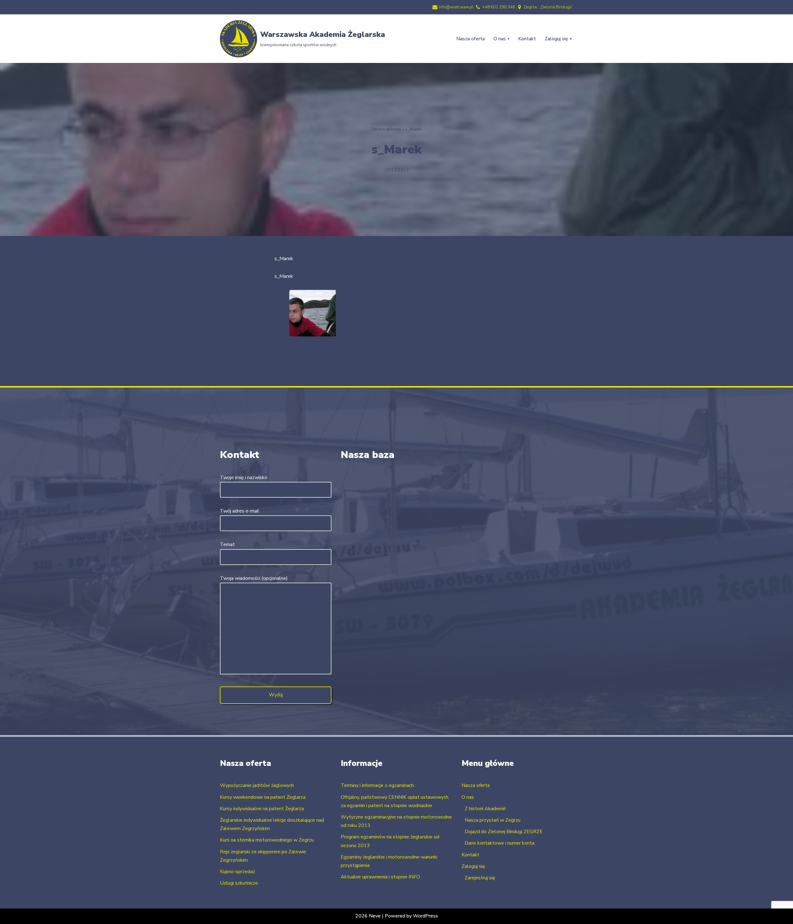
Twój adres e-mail (239, 511)
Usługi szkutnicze (239, 883)
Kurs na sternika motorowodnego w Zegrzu (267, 840)
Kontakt (527, 38)
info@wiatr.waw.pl (456, 7)
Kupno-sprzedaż (237, 871)
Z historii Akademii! (485, 808)
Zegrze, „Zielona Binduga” (548, 7)
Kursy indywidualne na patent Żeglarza (262, 808)
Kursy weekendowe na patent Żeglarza (262, 797)
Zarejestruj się (480, 877)
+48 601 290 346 (498, 7)
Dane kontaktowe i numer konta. (500, 843)
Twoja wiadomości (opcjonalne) (254, 578)
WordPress (425, 916)
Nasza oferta (470, 38)
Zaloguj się (473, 866)
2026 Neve (368, 916)
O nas (468, 797)
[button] (508, 39)
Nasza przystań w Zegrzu (492, 820)
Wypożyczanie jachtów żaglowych (257, 785)
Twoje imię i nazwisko (243, 477)
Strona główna (386, 129)
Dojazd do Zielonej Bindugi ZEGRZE (504, 831)
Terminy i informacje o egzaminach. (378, 785)
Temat (227, 544)
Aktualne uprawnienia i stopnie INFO (380, 876)
